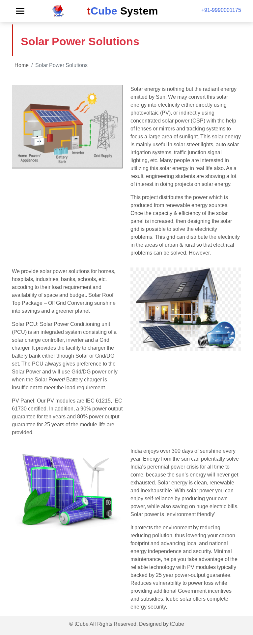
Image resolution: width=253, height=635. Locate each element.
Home (21, 65)
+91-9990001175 (221, 10)
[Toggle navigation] (20, 11)
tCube (177, 624)
